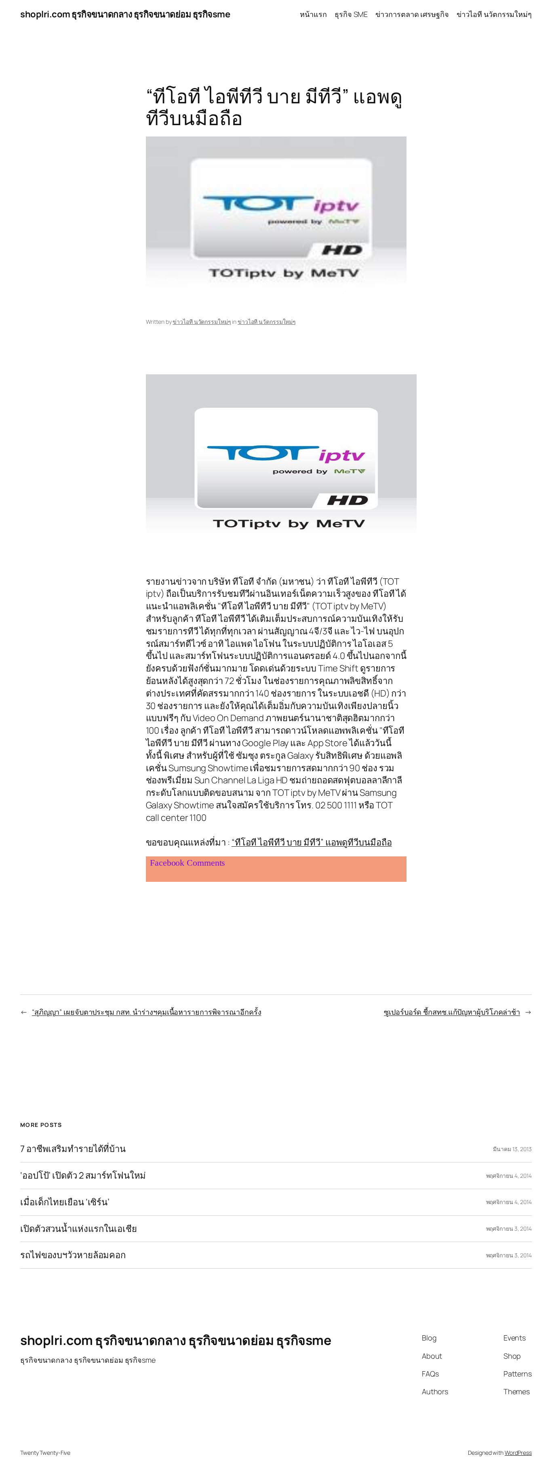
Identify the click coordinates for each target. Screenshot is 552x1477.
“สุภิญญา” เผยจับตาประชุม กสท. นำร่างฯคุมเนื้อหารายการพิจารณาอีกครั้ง (146, 1012)
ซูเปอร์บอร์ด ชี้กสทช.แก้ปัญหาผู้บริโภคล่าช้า (452, 1012)
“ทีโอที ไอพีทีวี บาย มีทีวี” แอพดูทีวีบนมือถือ (312, 842)
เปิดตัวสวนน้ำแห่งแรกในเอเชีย (78, 1229)
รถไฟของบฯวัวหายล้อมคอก (73, 1255)
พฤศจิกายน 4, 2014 (509, 1175)
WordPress (518, 1452)
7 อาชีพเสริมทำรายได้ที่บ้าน (73, 1149)
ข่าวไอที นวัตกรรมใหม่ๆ (202, 321)
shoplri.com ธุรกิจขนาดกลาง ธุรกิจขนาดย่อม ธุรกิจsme (125, 14)
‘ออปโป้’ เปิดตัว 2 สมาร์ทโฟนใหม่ (83, 1176)
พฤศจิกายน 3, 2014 (509, 1228)
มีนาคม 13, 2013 (512, 1149)
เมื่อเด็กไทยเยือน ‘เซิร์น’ (65, 1202)
